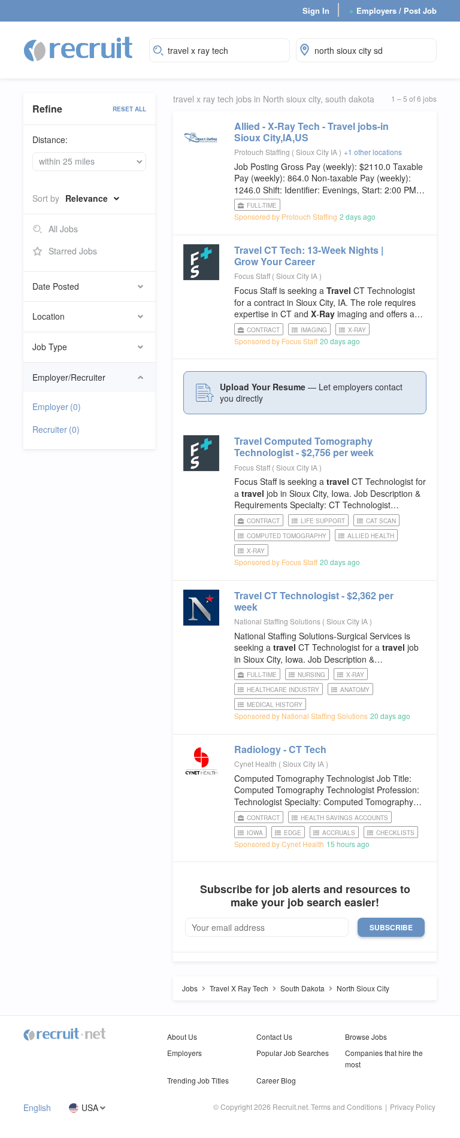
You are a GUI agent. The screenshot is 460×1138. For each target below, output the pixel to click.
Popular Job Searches (292, 1053)
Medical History (274, 704)
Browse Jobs (366, 1036)
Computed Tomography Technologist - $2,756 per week (304, 446)
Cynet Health (255, 763)
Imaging (314, 330)
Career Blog (276, 1080)
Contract (263, 330)
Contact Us (274, 1036)
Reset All (129, 109)
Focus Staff (252, 276)
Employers (184, 1053)
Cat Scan (381, 521)
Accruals (338, 833)
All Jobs (63, 229)
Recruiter (56, 429)
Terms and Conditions (346, 1106)
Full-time (262, 205)
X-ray (357, 330)
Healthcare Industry (283, 689)
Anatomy (355, 689)
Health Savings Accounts (344, 818)
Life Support (323, 521)
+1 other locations (373, 152)
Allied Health (370, 536)
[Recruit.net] (78, 48)
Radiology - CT (280, 749)
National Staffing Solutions (277, 621)
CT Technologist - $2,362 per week (314, 601)
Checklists (395, 833)
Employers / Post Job (393, 10)
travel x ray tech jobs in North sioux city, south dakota (273, 99)
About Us (182, 1036)
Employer (56, 406)
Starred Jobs (73, 251)
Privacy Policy (412, 1106)
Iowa (255, 833)
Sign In (315, 10)
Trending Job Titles (198, 1080)
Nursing (311, 674)
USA (89, 1107)
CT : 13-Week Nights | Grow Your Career (308, 255)
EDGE (292, 833)
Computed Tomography (286, 536)
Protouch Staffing (262, 152)
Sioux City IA (317, 152)
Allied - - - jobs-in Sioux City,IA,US (311, 131)
